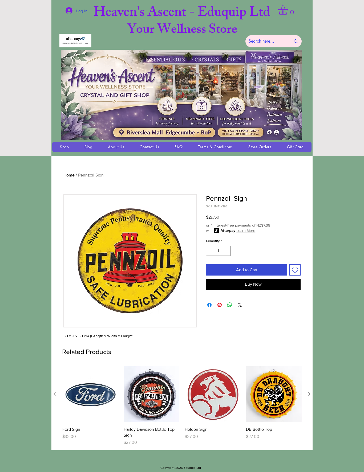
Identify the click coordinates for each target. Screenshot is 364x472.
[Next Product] (309, 394)
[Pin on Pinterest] (219, 305)
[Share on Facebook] (209, 305)
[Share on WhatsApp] (230, 305)
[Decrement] (210, 251)
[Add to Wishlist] (295, 270)
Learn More (245, 230)
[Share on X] (240, 305)
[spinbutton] (218, 251)
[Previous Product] (54, 394)
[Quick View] (90, 394)
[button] (288, 10)
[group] (182, 406)
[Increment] (226, 251)
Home (69, 175)
